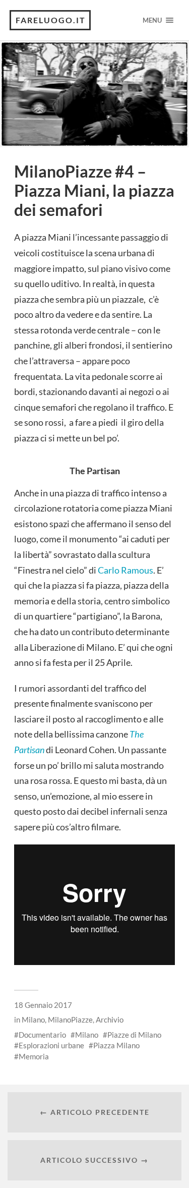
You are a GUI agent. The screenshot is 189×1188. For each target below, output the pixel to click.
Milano (33, 1019)
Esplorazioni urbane (51, 1045)
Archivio (109, 1019)
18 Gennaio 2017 (43, 1004)
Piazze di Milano (134, 1034)
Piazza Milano (116, 1045)
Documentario (42, 1034)
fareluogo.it (51, 20)
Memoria (34, 1056)
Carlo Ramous (125, 570)
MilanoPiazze (70, 1019)
